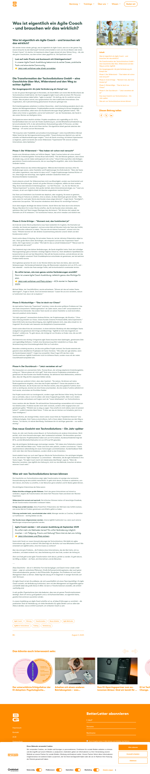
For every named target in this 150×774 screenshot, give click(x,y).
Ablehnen (133, 761)
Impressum (17, 728)
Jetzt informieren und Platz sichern (33, 536)
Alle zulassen (133, 747)
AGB (14, 737)
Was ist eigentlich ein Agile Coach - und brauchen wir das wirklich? (113, 57)
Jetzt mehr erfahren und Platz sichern (35, 281)
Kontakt (16, 732)
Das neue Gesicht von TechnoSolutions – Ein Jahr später (115, 97)
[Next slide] (135, 651)
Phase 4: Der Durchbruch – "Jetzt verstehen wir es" (116, 92)
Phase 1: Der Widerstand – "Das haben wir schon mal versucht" (116, 76)
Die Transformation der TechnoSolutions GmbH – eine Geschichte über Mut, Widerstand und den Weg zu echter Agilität (117, 64)
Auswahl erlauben (133, 754)
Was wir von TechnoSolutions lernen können (115, 101)
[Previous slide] (125, 651)
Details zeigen (108, 770)
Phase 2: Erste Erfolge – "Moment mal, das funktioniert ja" (117, 81)
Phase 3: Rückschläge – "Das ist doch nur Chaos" (114, 86)
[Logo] (23, 4)
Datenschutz (18, 741)
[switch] (59, 770)
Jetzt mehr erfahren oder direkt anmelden (37, 68)
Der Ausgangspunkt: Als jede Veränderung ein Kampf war (115, 70)
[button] (74, 4)
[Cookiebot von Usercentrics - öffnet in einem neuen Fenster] (13, 770)
